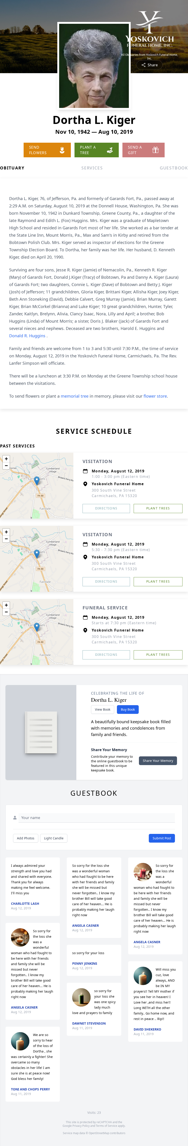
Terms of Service (106, 1126)
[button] (37, 481)
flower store (155, 396)
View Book (102, 709)
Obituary (12, 168)
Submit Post (162, 838)
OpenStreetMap (99, 1133)
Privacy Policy (81, 1126)
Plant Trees (158, 508)
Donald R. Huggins (28, 335)
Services (92, 168)
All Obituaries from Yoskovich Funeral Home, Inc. (149, 56)
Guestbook (174, 168)
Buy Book (128, 709)
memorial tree (74, 396)
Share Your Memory (158, 760)
